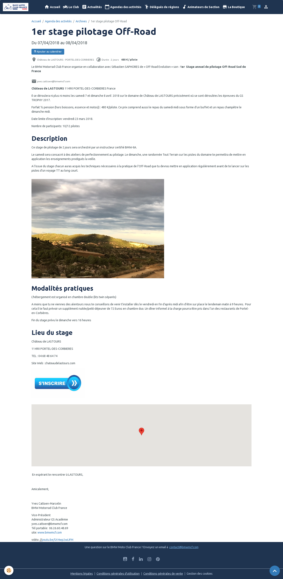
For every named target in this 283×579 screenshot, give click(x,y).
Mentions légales (81, 573)
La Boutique (236, 7)
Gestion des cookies (200, 573)
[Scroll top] (275, 571)
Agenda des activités (58, 21)
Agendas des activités (125, 7)
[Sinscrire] (58, 382)
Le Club (73, 7)
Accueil (54, 7)
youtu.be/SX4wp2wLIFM (57, 539)
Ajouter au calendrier (49, 51)
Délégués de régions (164, 7)
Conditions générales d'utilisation (118, 573)
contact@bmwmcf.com (183, 547)
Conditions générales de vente (163, 573)
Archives (81, 21)
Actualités (94, 7)
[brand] (16, 7)
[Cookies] (8, 570)
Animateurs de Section (203, 7)
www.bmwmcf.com (49, 532)
